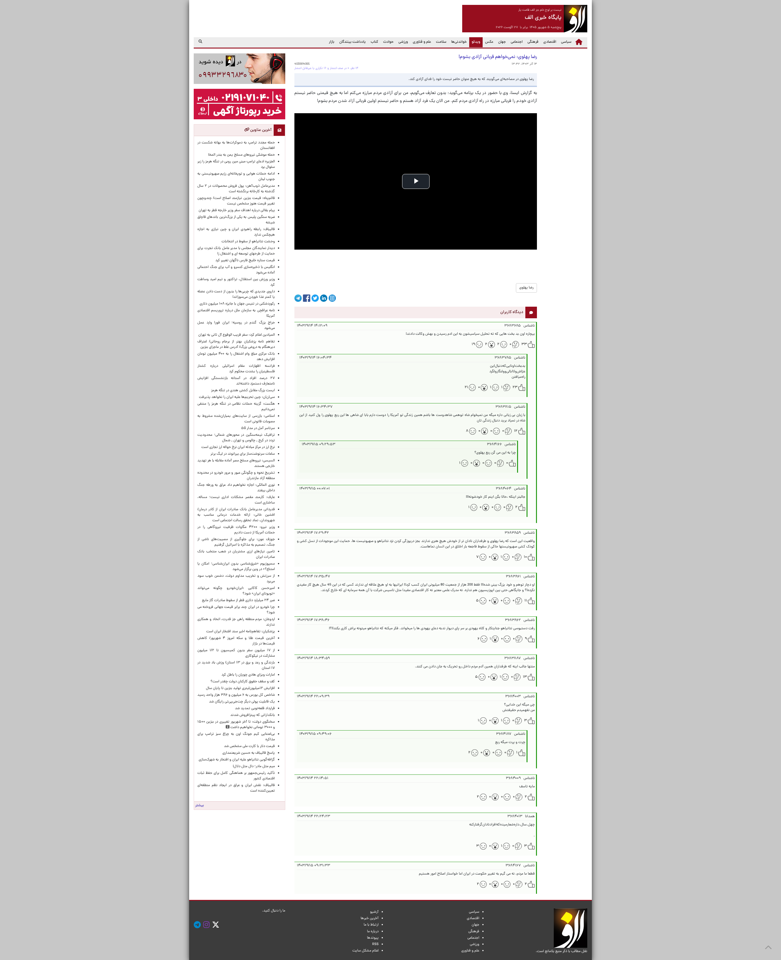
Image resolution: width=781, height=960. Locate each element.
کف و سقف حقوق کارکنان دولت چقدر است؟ (242, 681)
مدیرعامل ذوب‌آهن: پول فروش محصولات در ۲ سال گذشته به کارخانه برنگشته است (236, 188)
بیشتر (199, 805)
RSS (375, 944)
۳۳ (524, 344)
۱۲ (515, 431)
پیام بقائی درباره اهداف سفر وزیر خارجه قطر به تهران (237, 210)
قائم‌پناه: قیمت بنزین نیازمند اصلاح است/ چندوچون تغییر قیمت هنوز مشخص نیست (236, 201)
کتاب (374, 42)
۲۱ (466, 387)
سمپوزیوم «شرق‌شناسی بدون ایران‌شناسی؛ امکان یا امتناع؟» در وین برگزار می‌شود (236, 566)
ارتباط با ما (371, 925)
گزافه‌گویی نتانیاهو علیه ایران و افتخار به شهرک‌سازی (237, 760)
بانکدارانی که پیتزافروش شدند (252, 715)
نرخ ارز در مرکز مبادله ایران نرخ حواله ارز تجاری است (238, 447)
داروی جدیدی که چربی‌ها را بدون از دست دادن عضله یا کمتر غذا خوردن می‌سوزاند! (236, 294)
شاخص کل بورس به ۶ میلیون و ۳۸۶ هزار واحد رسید (236, 695)
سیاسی (566, 42)
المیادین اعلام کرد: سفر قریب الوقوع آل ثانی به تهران (236, 335)
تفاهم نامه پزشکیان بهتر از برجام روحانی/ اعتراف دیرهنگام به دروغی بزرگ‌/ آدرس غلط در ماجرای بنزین (236, 344)
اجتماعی (517, 42)
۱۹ (473, 344)
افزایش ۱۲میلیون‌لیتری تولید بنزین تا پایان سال (240, 688)
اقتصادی (549, 42)
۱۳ (525, 677)
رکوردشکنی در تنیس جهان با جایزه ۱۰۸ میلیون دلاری (237, 304)
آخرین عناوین (260, 130)
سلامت (441, 42)
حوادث (388, 42)
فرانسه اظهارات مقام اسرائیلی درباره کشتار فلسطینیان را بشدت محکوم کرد (236, 368)
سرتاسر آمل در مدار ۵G (258, 428)
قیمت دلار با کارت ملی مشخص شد (249, 746)
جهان (502, 42)
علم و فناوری (422, 42)
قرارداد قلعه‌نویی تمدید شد (255, 708)
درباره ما (373, 931)
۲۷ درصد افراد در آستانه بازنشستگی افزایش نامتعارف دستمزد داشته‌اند (236, 381)
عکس (489, 42)
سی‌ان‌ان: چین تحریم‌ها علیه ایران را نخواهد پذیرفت (237, 397)
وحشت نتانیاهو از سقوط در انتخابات (248, 241)
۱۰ (525, 557)
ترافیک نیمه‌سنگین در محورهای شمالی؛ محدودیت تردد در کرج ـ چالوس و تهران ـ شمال (236, 437)
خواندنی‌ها (459, 42)
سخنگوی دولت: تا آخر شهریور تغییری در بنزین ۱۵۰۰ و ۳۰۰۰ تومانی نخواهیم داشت (236, 724)
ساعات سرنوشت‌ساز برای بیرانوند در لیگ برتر (243, 454)
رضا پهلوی (526, 288)
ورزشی (403, 42)
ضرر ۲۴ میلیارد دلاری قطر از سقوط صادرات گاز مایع (238, 600)
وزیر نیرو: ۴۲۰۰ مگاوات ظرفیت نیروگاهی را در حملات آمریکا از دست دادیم (236, 530)
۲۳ (515, 387)
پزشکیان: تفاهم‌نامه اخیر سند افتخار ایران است (240, 631)
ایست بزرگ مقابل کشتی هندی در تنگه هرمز (243, 390)
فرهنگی (532, 42)
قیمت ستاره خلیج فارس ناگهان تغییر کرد (245, 260)
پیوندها (373, 938)
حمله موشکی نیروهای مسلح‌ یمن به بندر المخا (241, 155)
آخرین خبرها (370, 918)
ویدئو (474, 42)
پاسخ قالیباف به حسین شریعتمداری (248, 753)
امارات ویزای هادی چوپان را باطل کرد (248, 675)
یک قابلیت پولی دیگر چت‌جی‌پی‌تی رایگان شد (242, 702)
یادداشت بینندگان (352, 42)
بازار (331, 42)
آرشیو (374, 912)
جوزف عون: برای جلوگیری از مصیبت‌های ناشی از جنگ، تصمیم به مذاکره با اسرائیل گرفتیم (236, 542)
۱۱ (525, 601)
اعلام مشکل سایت (365, 951)
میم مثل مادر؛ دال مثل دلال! (254, 766)
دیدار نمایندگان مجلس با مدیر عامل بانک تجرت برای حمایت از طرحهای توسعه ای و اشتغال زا (236, 251)
